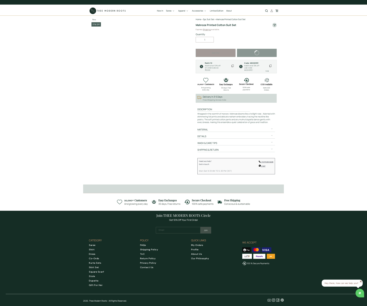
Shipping (207, 29)
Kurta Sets (95, 262)
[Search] (266, 10)
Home (198, 19)
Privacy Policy (148, 262)
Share (274, 25)
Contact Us (146, 267)
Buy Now (249, 51)
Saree (92, 245)
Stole (92, 276)
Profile (195, 249)
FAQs (143, 245)
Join (206, 230)
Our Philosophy (200, 258)
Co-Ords (94, 258)
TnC (142, 254)
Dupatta (93, 280)
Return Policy (148, 258)
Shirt (92, 249)
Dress (92, 254)
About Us (196, 254)
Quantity (200, 34)
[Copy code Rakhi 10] (233, 67)
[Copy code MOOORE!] (270, 67)
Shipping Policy (149, 249)
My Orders (197, 245)
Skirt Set (94, 267)
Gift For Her (96, 285)
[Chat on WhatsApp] (360, 293)
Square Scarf (96, 271)
